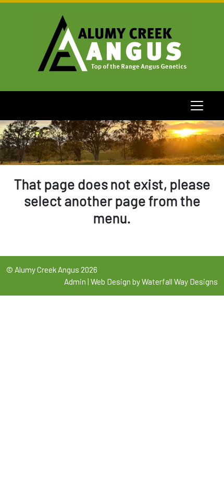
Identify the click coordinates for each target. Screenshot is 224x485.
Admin (75, 281)
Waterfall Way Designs (180, 281)
